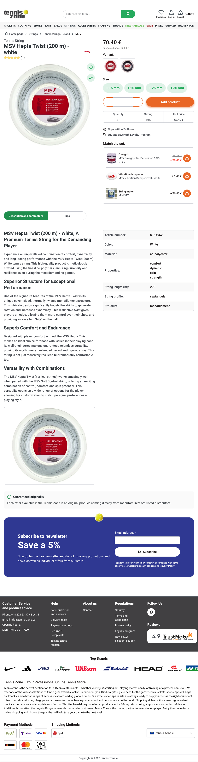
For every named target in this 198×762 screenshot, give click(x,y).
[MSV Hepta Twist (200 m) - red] (110, 66)
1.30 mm (177, 88)
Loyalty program (125, 631)
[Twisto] (25, 733)
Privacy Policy (167, 566)
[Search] (128, 14)
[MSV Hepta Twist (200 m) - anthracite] (127, 66)
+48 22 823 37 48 (25, 3)
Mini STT (124, 195)
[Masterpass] (10, 745)
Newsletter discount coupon (140, 566)
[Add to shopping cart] (187, 158)
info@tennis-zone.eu (23, 619)
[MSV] (87, 52)
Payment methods (62, 625)
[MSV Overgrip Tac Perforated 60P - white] (111, 158)
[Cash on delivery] (41, 745)
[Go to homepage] (16, 13)
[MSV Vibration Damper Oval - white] (111, 176)
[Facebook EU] (151, 612)
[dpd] (57, 733)
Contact (88, 610)
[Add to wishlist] (91, 67)
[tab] (26, 215)
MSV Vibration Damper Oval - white (139, 178)
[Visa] (41, 733)
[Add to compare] (91, 78)
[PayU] (10, 733)
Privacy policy (123, 625)
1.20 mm (134, 88)
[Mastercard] (25, 745)
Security (120, 610)
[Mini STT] (111, 193)
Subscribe (150, 552)
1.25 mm (156, 88)
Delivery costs (59, 619)
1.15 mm (113, 88)
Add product (170, 102)
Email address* (125, 532)
